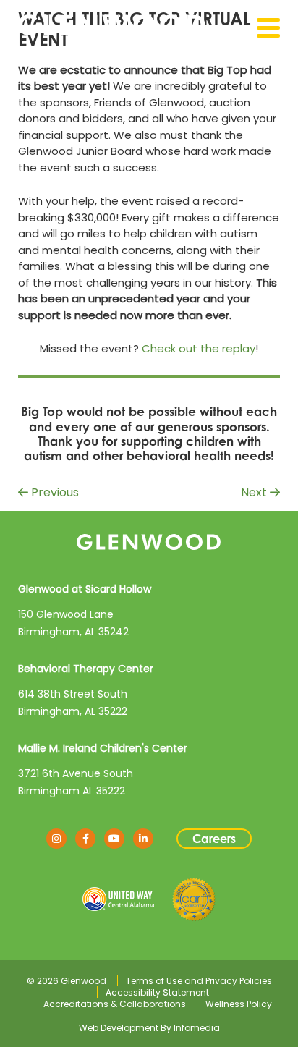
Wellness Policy (238, 1004)
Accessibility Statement (157, 992)
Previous (53, 492)
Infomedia (197, 1028)
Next (255, 492)
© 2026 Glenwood (66, 981)
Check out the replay (198, 348)
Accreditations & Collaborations (114, 1004)
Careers (214, 838)
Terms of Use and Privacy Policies (199, 981)
